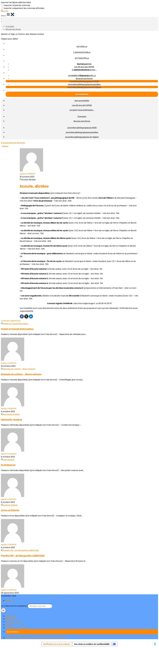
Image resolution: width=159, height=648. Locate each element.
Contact (9, 600)
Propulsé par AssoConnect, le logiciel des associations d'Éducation (36, 637)
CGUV (8, 624)
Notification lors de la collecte (56, 644)
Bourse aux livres (13, 29)
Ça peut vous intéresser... (81, 110)
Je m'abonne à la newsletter (14, 606)
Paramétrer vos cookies (17, 627)
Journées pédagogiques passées (84, 84)
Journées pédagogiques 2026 (84, 81)
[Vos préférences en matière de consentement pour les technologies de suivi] (155, 644)
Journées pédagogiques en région (84, 87)
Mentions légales (13, 622)
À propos (10, 26)
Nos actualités (82, 100)
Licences (10, 619)
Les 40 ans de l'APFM (84, 67)
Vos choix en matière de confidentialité (92, 644)
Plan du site (11, 616)
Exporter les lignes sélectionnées (16, 2)
